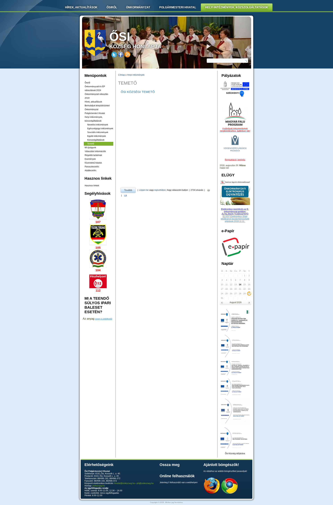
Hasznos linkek (92, 185)
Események (90, 159)
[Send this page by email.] (125, 195)
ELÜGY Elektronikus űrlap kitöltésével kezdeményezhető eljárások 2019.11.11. (235, 218)
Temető (90, 144)
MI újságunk (90, 147)
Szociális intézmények (97, 132)
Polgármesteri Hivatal (177, 7)
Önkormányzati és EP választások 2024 (95, 88)
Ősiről (111, 7)
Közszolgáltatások (95, 140)
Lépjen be (144, 190)
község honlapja (135, 39)
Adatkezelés (90, 170)
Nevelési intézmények (97, 124)
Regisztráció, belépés (235, 160)
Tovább (130, 190)
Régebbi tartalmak (93, 155)
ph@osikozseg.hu (145, 483)
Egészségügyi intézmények (100, 128)
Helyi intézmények (135, 75)
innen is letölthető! (103, 319)
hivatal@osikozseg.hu (124, 483)
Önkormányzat (138, 7)
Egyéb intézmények (96, 136)
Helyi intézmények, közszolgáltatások (236, 7)
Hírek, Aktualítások (81, 7)
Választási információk (95, 151)
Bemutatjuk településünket (97, 105)
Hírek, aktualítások (93, 102)
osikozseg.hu (98, 486)
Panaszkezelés (92, 166)
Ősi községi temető (138, 92)
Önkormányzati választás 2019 (96, 96)
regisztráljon (160, 190)
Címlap (121, 75)
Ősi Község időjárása (235, 453)
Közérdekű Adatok (93, 163)
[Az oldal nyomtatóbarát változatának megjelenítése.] (208, 190)
